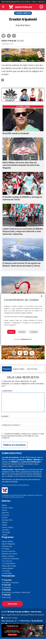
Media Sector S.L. (26, 339)
